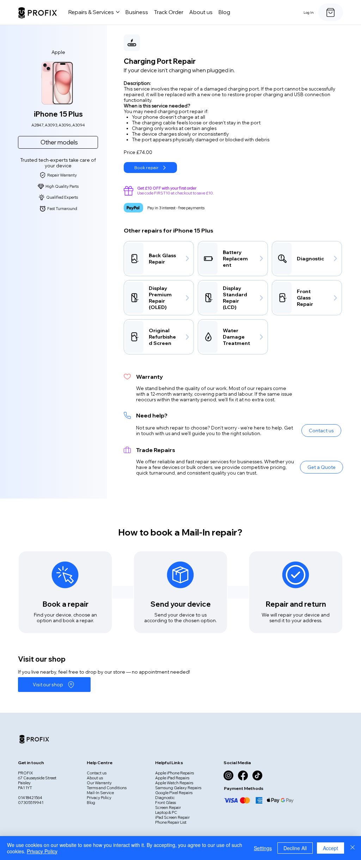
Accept (330, 848)
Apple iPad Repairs (172, 777)
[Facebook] (243, 775)
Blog (91, 802)
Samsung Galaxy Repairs (178, 787)
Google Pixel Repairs (173, 792)
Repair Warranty (62, 175)
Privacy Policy (99, 797)
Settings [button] (263, 848)
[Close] (352, 848)
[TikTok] (257, 775)
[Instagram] (228, 775)
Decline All (295, 848)
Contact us (96, 773)
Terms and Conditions (107, 787)
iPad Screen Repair (172, 817)
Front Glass (165, 802)
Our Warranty (99, 782)
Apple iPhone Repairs (174, 773)
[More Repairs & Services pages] (118, 12)
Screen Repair (168, 807)
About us (95, 777)
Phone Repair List (170, 822)
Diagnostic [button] (165, 797)
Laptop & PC (166, 812)
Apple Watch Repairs (174, 782)
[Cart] (330, 12)
